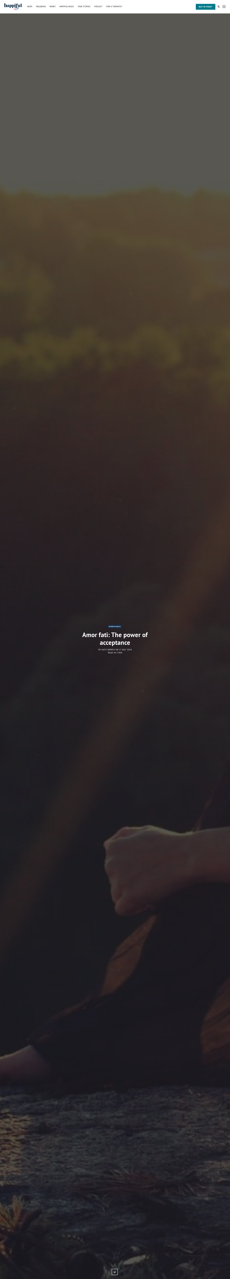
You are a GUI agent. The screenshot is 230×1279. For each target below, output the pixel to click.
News (29, 6)
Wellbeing (41, 6)
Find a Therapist (114, 6)
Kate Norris (108, 649)
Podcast (98, 6)
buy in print (205, 6)
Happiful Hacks (66, 6)
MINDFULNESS (115, 626)
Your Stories (84, 6)
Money (53, 6)
